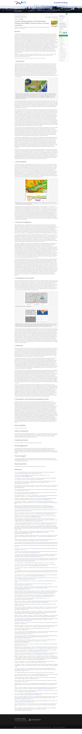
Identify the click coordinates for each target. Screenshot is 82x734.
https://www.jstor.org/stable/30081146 (28, 540)
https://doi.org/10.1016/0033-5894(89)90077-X (22, 476)
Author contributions (63, 53)
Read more (61, 29)
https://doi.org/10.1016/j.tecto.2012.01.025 (32, 556)
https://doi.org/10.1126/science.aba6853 (36, 659)
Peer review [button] (52, 5)
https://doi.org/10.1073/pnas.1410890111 (38, 565)
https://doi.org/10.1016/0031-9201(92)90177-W (24, 701)
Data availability (62, 52)
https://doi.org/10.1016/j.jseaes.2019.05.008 (25, 560)
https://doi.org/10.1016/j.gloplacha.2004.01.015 (48, 536)
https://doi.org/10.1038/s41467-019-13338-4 (37, 651)
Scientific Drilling (60, 2)
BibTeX (61, 19)
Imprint (57, 727)
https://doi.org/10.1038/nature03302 (47, 616)
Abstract (61, 38)
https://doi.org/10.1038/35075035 (35, 479)
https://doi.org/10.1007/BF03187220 (39, 675)
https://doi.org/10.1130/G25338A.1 (20, 629)
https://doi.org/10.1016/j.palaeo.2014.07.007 (47, 648)
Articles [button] (37, 5)
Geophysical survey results (63, 45)
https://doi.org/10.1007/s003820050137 (45, 513)
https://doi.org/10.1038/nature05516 (43, 499)
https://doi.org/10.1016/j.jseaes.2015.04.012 (30, 552)
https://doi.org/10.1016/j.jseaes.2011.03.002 (37, 496)
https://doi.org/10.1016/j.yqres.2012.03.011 (48, 684)
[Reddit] (62, 32)
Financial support (63, 57)
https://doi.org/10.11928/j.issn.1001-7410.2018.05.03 (31, 694)
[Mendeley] (60, 32)
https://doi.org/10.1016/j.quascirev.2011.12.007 (23, 633)
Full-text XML (62, 18)
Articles (16, 13)
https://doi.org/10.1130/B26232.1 (20, 670)
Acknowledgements (63, 56)
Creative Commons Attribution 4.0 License (44, 727)
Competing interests (63, 54)
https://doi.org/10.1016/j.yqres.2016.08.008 (22, 710)
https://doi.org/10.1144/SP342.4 (37, 575)
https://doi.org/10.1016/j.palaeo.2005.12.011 (22, 533)
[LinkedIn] (66, 32)
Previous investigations (62, 43)
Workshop (61, 47)
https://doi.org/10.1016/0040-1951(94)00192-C (45, 688)
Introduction (62, 39)
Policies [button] (47, 5)
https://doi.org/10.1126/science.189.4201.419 (22, 584)
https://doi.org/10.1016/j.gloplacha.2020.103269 (23, 698)
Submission (43, 5)
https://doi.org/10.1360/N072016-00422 (46, 580)
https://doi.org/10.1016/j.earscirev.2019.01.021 (43, 507)
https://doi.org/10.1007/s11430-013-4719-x (36, 662)
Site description (62, 41)
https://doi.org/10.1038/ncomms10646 (32, 516)
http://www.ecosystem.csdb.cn (50, 137)
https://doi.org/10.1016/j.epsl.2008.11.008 (45, 593)
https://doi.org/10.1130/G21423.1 (20, 483)
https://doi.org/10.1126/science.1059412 (29, 678)
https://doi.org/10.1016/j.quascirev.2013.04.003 (23, 599)
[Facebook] (64, 32)
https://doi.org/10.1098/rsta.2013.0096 (27, 691)
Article (47, 17)
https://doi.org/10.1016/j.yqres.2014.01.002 (47, 543)
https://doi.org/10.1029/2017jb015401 (44, 626)
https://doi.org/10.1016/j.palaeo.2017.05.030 (36, 613)
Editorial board (59, 5)
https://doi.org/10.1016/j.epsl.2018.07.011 (46, 524)
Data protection (62, 727)
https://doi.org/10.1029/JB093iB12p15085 (44, 596)
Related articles (54, 17)
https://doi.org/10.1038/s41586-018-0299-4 (48, 704)
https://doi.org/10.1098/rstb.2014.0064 (26, 578)
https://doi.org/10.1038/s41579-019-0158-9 (22, 510)
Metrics (50, 17)
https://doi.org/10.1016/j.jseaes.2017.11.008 (43, 654)
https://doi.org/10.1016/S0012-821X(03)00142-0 (49, 502)
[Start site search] (66, 14)
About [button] (63, 5)
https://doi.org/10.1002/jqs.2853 (20, 609)
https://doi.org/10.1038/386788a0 (40, 602)
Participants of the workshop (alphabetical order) (63, 49)
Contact (54, 727)
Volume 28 (19, 13)
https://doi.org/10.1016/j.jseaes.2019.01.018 (22, 620)
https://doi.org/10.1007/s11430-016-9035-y (22, 637)
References (62, 60)
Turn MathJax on (64, 35)
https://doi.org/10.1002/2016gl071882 (21, 642)
